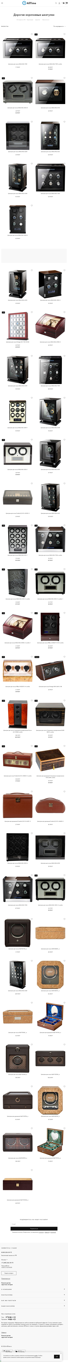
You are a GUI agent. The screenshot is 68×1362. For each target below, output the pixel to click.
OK (57, 1356)
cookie (36, 1355)
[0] (62, 3)
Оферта (3, 1332)
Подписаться (34, 1229)
